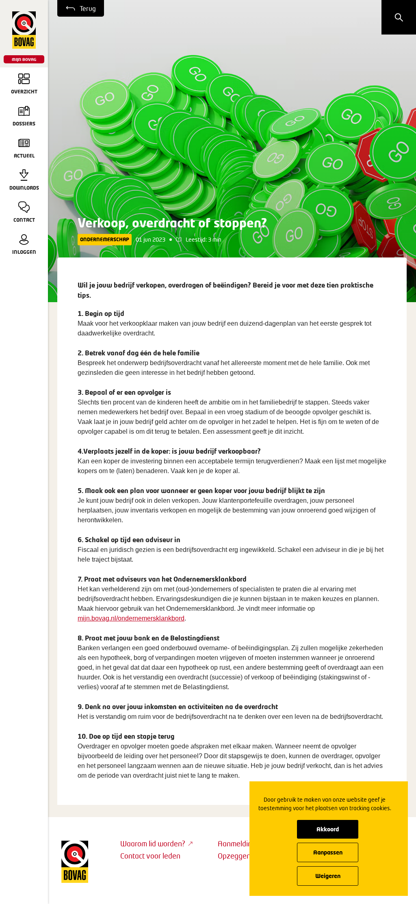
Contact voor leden (150, 855)
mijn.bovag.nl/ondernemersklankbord (131, 618)
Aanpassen (327, 852)
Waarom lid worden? (152, 843)
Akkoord (327, 829)
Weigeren (327, 875)
